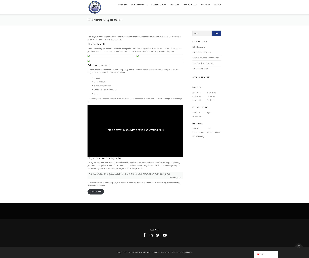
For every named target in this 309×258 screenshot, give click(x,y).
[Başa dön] (299, 246)
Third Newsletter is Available (203, 63)
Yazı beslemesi (198, 132)
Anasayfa (122, 4)
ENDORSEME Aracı (139, 4)
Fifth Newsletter (198, 47)
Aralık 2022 (196, 96)
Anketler (174, 4)
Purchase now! (96, 192)
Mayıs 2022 (196, 100)
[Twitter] (158, 235)
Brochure (196, 112)
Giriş (208, 128)
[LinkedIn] (151, 235)
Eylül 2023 (196, 92)
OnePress (152, 252)
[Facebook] (144, 235)
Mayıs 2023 (211, 92)
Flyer (209, 112)
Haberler (205, 4)
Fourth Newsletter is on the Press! (205, 58)
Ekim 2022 (211, 96)
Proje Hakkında (158, 4)
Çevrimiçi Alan (190, 4)
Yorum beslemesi (213, 132)
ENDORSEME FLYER (200, 68)
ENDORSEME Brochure (201, 52)
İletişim (217, 4)
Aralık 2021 (211, 100)
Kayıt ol (195, 128)
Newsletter (196, 116)
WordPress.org (198, 136)
